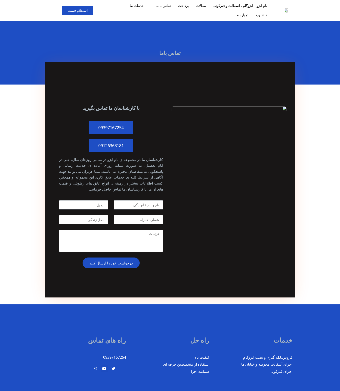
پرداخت (183, 5)
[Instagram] (95, 368)
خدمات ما (137, 5)
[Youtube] (104, 368)
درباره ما (242, 14)
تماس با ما (163, 5)
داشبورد (261, 14)
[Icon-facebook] (122, 368)
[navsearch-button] (42, 10)
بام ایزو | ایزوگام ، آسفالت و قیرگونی (240, 5)
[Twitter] (113, 368)
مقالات (201, 5)
